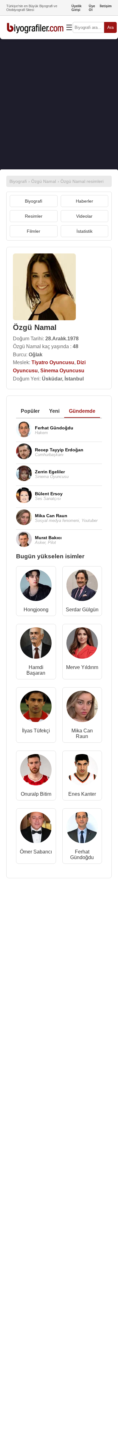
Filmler (33, 231)
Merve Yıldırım (82, 667)
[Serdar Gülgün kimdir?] (82, 587)
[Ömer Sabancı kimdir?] (36, 829)
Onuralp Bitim (36, 794)
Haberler (84, 201)
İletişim (106, 6)
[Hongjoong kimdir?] (36, 587)
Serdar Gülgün (82, 609)
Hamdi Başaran (35, 670)
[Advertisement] (59, 104)
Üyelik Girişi (76, 8)
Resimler (33, 216)
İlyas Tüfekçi (36, 730)
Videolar (84, 216)
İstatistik (84, 231)
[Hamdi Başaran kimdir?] (36, 644)
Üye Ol (92, 8)
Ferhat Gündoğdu (82, 854)
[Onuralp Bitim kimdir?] (36, 771)
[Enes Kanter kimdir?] (82, 771)
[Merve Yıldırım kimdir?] (82, 644)
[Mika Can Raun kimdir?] (82, 708)
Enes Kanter (82, 794)
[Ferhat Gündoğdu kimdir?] (82, 829)
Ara (110, 27)
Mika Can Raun (82, 733)
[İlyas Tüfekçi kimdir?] (36, 708)
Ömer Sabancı (36, 851)
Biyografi (33, 201)
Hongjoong (36, 609)
